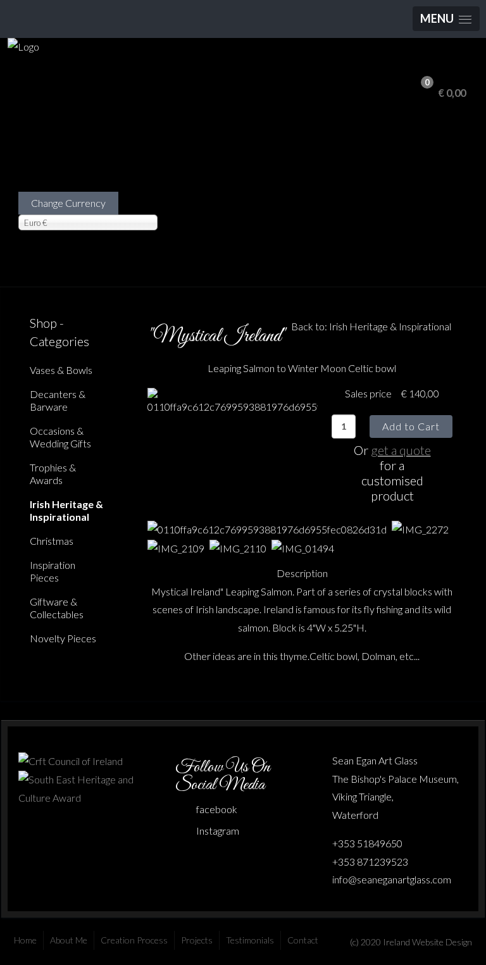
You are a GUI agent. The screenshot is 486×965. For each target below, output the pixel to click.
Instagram (217, 831)
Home (25, 940)
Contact (302, 940)
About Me (68, 940)
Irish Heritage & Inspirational (66, 510)
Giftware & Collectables (57, 607)
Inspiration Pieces (52, 571)
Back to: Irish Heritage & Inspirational (371, 326)
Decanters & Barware (57, 400)
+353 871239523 (370, 862)
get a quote (401, 450)
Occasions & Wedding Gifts (60, 437)
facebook (216, 809)
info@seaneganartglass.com (391, 879)
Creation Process (134, 940)
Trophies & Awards (53, 473)
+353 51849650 (367, 843)
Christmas (51, 541)
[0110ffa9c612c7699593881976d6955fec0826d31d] (232, 400)
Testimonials (250, 940)
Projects (197, 940)
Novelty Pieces (63, 638)
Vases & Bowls (61, 370)
